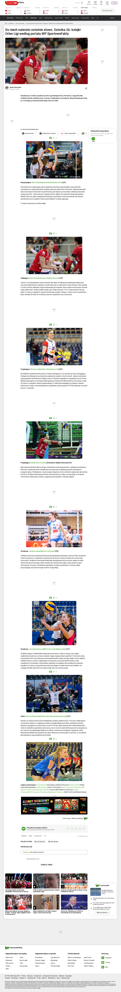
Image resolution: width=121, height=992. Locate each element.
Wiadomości (51, 978)
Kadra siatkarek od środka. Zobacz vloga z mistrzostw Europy (45, 912)
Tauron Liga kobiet (20, 23)
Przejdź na (11, 3)
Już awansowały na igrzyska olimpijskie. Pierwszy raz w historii (16, 890)
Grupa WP (17, 976)
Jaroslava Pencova (36, 649)
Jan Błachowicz (89, 963)
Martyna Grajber (36, 369)
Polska (30, 836)
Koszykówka (85, 18)
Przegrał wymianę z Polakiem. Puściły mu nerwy (108, 892)
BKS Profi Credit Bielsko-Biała (55, 649)
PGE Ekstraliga (55, 966)
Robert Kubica (72, 960)
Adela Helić (33, 278)
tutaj (39, 988)
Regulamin (68, 976)
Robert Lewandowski (74, 957)
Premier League (40, 960)
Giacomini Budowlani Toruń (52, 182)
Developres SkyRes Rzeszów (48, 278)
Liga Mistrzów (55, 957)
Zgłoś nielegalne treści (32, 859)
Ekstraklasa (38, 957)
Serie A (53, 963)
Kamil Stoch (87, 957)
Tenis (26, 18)
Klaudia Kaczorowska (38, 463)
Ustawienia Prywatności (50, 976)
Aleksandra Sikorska (42, 790)
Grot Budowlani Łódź (51, 369)
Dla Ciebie (10, 18)
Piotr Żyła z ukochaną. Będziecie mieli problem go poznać (103, 903)
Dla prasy (30, 976)
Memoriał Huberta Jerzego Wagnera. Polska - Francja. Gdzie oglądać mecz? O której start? (18, 912)
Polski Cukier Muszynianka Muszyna (53, 716)
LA (97, 18)
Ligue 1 (37, 966)
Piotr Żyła (71, 966)
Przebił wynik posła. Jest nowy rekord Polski (103, 898)
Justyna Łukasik (35, 551)
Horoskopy (14, 978)
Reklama (61, 976)
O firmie (23, 976)
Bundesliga (54, 960)
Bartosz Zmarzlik (89, 960)
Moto (93, 18)
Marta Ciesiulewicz (68, 787)
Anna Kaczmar (41, 785)
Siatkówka (33, 18)
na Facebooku (54, 841)
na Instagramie (40, 841)
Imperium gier (65, 978)
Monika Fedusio (41, 787)
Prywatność (38, 976)
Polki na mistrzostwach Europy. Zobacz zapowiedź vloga (46, 890)
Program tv (22, 978)
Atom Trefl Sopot (48, 551)
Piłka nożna (19, 18)
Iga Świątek (71, 963)
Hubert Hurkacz (89, 966)
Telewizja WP (31, 978)
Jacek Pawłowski (15, 87)
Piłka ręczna (75, 18)
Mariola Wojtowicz (57, 792)
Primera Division (40, 963)
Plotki (39, 978)
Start (6, 23)
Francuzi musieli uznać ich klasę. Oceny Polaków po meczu (74, 890)
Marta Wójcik (36, 182)
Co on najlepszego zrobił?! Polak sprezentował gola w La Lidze (102, 908)
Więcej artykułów (102, 912)
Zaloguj (114, 3)
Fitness (8, 966)
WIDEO (67, 18)
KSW (7, 969)
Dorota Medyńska (32, 716)
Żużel (40, 18)
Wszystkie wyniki (107, 10)
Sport (58, 978)
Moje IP (44, 978)
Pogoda (7, 978)
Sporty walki (59, 18)
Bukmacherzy (49, 18)
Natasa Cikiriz (74, 785)
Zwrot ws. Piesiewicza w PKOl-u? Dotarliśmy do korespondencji (72, 912)
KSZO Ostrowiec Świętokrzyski (39, 792)
